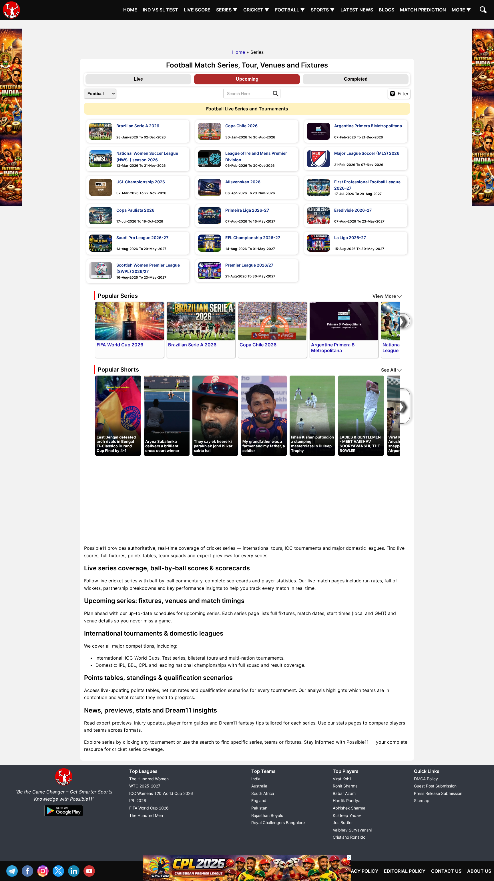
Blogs (386, 10)
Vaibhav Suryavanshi (352, 830)
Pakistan (259, 807)
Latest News (356, 10)
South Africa (262, 793)
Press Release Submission (438, 793)
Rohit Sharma (345, 785)
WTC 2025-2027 (144, 785)
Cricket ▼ (256, 10)
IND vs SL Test (160, 10)
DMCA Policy (426, 778)
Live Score (197, 10)
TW (60, 870)
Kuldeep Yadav (347, 815)
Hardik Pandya (346, 800)
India (255, 778)
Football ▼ (290, 10)
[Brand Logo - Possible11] (64, 784)
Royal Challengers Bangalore (278, 822)
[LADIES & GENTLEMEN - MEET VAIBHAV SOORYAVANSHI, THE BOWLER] (361, 415)
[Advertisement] (247, 33)
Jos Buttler (343, 822)
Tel (13, 870)
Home (130, 10)
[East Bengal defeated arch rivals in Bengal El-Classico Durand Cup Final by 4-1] (118, 415)
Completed (356, 79)
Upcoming (247, 79)
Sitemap (421, 800)
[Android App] (64, 817)
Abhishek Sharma (349, 807)
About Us (479, 871)
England (258, 800)
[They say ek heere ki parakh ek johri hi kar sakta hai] (215, 415)
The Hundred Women (149, 778)
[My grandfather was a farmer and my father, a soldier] (264, 415)
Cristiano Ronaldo (349, 837)
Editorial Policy (404, 871)
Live (138, 79)
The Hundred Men (146, 815)
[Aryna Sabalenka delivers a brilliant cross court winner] (167, 415)
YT (90, 870)
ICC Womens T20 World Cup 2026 (161, 793)
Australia (259, 785)
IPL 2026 (137, 800)
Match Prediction (423, 10)
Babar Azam (344, 793)
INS (44, 870)
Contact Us (446, 871)
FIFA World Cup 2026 (149, 807)
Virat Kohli (342, 778)
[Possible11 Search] (484, 10)
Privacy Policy (359, 871)
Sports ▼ (323, 10)
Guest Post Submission (435, 785)
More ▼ (461, 10)
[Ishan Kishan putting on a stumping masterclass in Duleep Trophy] (312, 415)
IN (75, 870)
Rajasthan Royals (267, 815)
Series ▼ (227, 10)
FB (29, 870)
